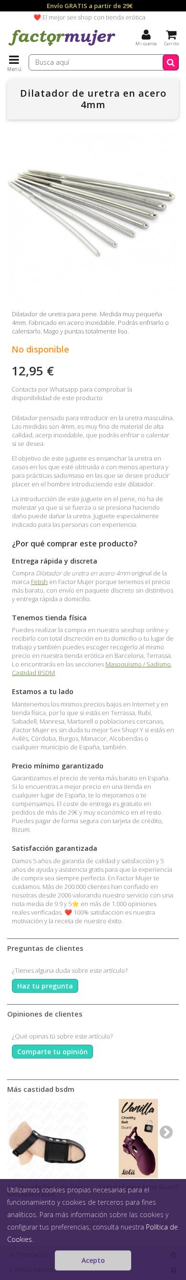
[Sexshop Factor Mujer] (62, 45)
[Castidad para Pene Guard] (138, 1138)
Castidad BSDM (33, 672)
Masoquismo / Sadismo (138, 664)
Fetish (39, 581)
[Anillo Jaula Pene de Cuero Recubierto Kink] (47, 1138)
